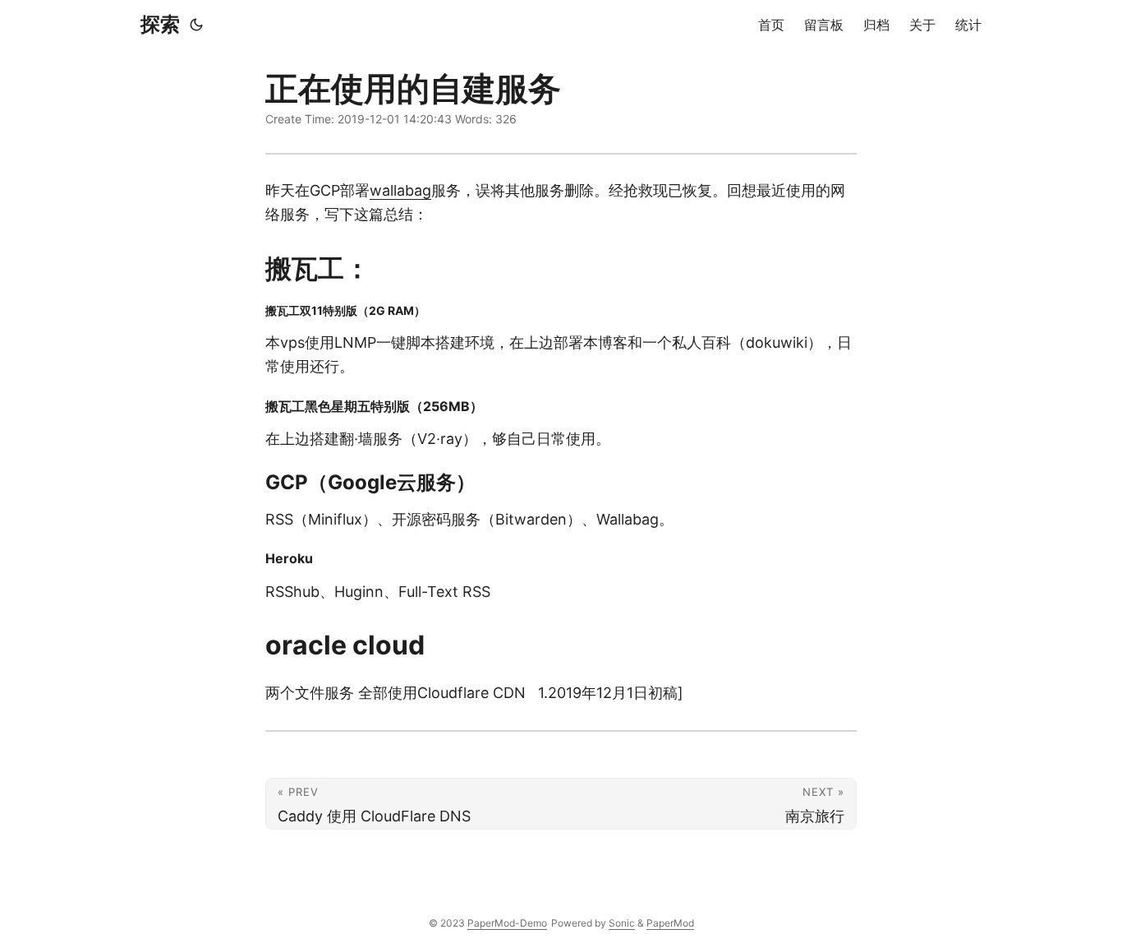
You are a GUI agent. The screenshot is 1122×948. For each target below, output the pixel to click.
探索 (160, 24)
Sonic (622, 923)
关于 (922, 24)
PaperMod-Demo (507, 923)
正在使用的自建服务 (413, 88)
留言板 (824, 24)
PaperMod (670, 923)
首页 (771, 24)
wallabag (400, 190)
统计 (968, 24)
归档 (876, 24)
